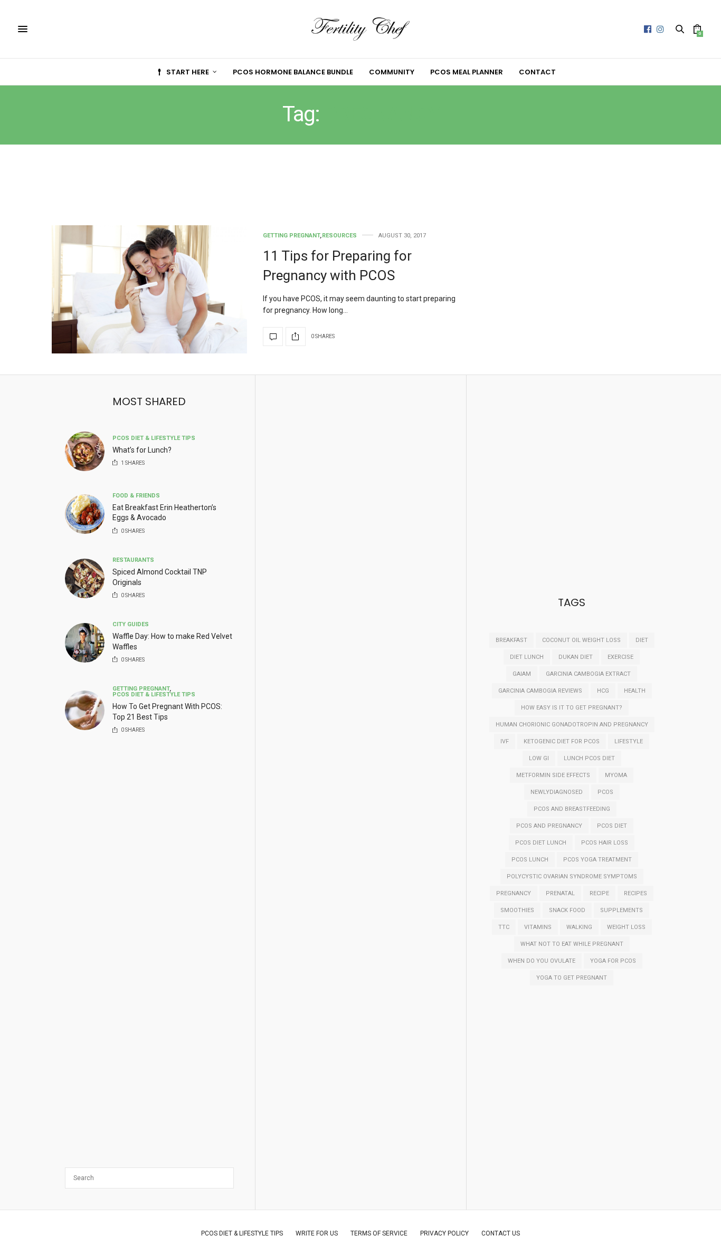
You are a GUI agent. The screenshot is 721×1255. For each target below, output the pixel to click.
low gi (539, 758)
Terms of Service (378, 1233)
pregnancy (513, 893)
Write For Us (317, 1233)
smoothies (517, 910)
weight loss (626, 927)
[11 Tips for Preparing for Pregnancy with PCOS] (149, 289)
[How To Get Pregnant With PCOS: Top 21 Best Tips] (88, 710)
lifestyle (628, 741)
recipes (635, 893)
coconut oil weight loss (581, 640)
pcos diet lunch (540, 842)
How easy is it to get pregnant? (571, 707)
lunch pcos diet (589, 758)
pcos (605, 792)
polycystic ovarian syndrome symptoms (572, 876)
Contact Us (500, 1233)
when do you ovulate (541, 960)
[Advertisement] (255, 193)
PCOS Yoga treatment (597, 859)
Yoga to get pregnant (571, 977)
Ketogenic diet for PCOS (562, 741)
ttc (503, 927)
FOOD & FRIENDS (136, 496)
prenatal (560, 893)
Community (391, 72)
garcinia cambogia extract (588, 673)
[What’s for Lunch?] (88, 451)
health (635, 690)
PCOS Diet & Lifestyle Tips (153, 438)
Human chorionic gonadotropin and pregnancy (572, 724)
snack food (567, 910)
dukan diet (575, 657)
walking (579, 927)
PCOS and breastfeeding (572, 809)
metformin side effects (553, 775)
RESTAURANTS (133, 560)
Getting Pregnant (291, 235)
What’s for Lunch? (142, 450)
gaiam (522, 673)
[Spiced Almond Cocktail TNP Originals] (88, 578)
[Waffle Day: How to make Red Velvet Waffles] (88, 643)
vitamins (538, 927)
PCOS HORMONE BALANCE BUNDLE (293, 72)
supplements (621, 910)
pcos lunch (529, 859)
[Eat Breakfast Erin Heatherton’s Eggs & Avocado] (88, 514)
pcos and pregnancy (549, 825)
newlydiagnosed (556, 792)
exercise (620, 657)
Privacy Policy (444, 1233)
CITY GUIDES (130, 624)
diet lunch (527, 657)
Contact (537, 72)
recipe (599, 893)
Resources (339, 235)
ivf (504, 741)
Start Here (187, 72)
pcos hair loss (604, 842)
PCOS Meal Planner (466, 72)
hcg (603, 690)
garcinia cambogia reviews (540, 690)
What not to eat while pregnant (571, 944)
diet (641, 640)
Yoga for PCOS (613, 960)
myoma (616, 775)
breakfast (511, 640)
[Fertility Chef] (360, 29)
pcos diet (612, 825)
